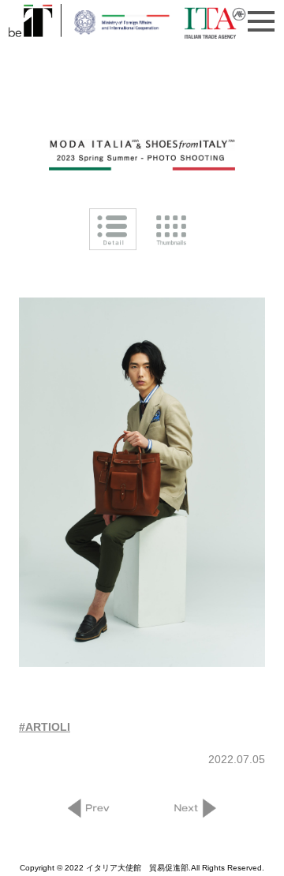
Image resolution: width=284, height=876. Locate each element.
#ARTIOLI (44, 727)
